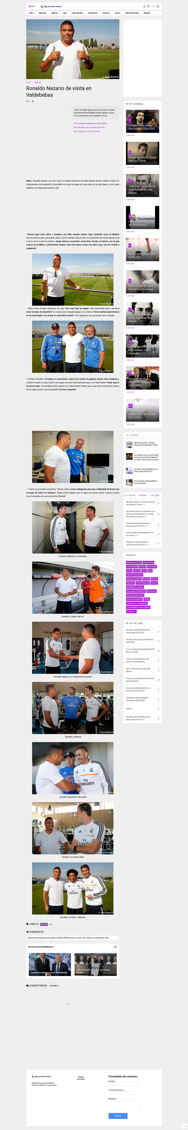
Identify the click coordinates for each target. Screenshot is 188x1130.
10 (130, 405)
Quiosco (106, 13)
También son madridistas (137, 603)
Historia (137, 571)
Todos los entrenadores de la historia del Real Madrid (142, 189)
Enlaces (147, 13)
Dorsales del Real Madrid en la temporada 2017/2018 (142, 414)
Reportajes (151, 591)
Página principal (80, 1078)
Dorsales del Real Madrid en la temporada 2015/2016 (142, 382)
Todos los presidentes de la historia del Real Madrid (141, 318)
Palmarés (130, 583)
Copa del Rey (77, 13)
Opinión (54, 13)
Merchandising (132, 13)
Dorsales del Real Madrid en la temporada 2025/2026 (142, 254)
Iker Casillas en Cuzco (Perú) (87, 131)
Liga (65, 13)
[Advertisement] (45, 122)
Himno (129, 571)
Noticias (42, 13)
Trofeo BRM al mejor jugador (138, 607)
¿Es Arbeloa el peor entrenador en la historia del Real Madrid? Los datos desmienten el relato (146, 457)
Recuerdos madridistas (136, 591)
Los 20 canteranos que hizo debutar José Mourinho (141, 350)
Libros (117, 13)
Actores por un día (134, 562)
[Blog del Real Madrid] (50, 7)
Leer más (130, 135)
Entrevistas (151, 567)
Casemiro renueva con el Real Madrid (49, 972)
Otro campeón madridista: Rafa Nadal (90, 123)
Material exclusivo (134, 579)
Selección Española (134, 599)
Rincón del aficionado (135, 595)
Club (31, 13)
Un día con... (131, 611)
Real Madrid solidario (135, 587)
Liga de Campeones (135, 575)
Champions (93, 13)
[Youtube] (144, 6)
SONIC (146, 599)
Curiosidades (132, 567)
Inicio (28, 82)
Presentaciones (142, 583)
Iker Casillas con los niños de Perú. (89, 127)
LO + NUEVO (132, 435)
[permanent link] (33, 101)
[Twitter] (148, 6)
